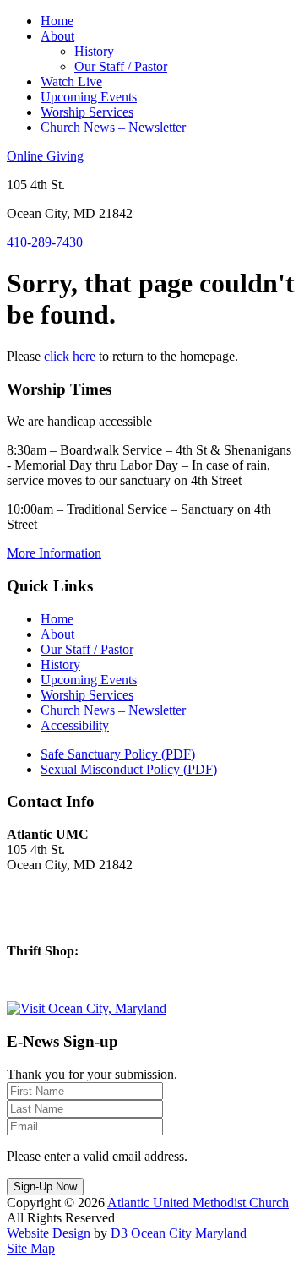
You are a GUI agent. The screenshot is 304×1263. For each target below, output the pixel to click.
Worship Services (87, 112)
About (57, 36)
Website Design (48, 1233)
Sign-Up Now (45, 1186)
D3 (119, 1233)
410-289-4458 (45, 979)
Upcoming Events (89, 97)
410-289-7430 (45, 242)
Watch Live (71, 81)
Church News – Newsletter (113, 127)
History (94, 51)
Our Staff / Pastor (120, 66)
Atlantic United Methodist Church (198, 1202)
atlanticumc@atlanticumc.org (84, 922)
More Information (54, 553)
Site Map (31, 1248)
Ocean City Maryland (189, 1233)
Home (57, 21)
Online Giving (45, 156)
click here (69, 356)
